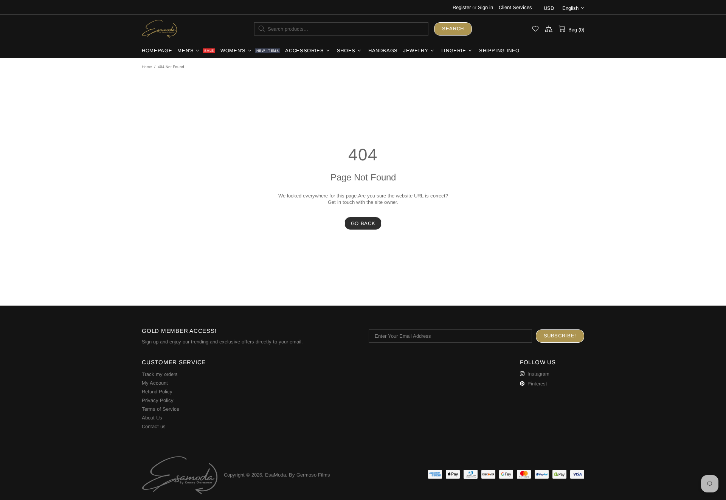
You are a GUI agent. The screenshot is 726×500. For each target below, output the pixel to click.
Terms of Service (160, 409)
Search (453, 28)
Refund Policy (157, 391)
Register (462, 7)
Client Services (515, 7)
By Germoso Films (309, 475)
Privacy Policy (158, 400)
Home (147, 67)
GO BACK (363, 223)
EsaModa (159, 28)
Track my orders (160, 374)
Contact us (154, 426)
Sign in (485, 7)
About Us (152, 418)
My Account (155, 383)
